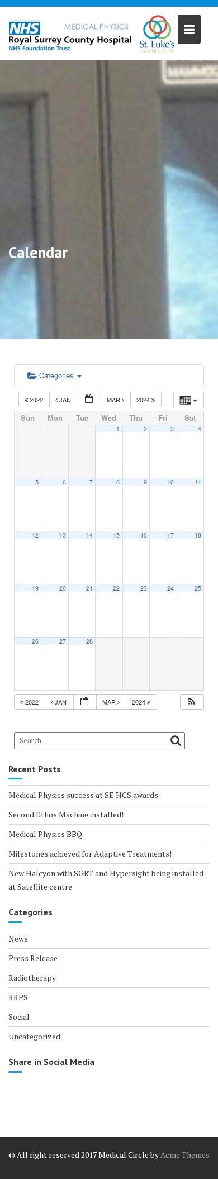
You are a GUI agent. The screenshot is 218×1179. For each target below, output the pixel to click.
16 (143, 535)
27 (62, 641)
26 (35, 641)
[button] (192, 702)
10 (170, 482)
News (18, 938)
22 (116, 588)
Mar (114, 399)
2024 (143, 399)
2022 (36, 399)
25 (198, 588)
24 (170, 588)
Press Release (33, 958)
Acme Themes (185, 1154)
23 (143, 588)
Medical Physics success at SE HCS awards (83, 795)
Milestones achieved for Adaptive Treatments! (90, 853)
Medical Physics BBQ (45, 834)
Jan (65, 399)
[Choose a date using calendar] (89, 400)
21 (89, 588)
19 (35, 588)
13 (62, 535)
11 (198, 482)
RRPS (18, 997)
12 (35, 535)
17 (170, 535)
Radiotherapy (32, 977)
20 (62, 588)
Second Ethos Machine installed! (66, 814)
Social (19, 1016)
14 (89, 535)
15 (116, 535)
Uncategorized (34, 1036)
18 (198, 535)
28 (89, 641)
